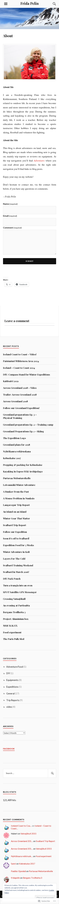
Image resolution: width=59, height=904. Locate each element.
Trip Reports (12, 700)
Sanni (13, 863)
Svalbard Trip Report (14, 525)
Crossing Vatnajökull (14, 598)
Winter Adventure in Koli (16, 551)
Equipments (12, 680)
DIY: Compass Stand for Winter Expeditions (26, 374)
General (10, 693)
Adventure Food (14, 666)
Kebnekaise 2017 (12, 458)
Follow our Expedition (15, 531)
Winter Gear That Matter (16, 518)
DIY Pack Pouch (11, 578)
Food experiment (12, 632)
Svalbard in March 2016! (16, 571)
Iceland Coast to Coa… (21, 826)
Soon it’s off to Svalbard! (16, 538)
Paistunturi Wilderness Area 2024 (21, 361)
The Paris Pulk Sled (13, 638)
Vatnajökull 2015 (28, 833)
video (9, 706)
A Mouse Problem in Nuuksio (18, 498)
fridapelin (15, 878)
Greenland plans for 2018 (16, 444)
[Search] (51, 4)
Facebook (9, 749)
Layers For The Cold (14, 558)
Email (10, 215)
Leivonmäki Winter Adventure (19, 484)
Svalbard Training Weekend (18, 565)
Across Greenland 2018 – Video (19, 387)
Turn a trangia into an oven (17, 585)
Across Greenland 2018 (15, 401)
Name (10, 203)
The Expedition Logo (14, 438)
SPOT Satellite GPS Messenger (20, 592)
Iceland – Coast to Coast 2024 (19, 367)
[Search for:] (29, 773)
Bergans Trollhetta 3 (14, 612)
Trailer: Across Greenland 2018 (20, 394)
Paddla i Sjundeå (18, 871)
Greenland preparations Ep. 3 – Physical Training (20, 416)
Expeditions (12, 686)
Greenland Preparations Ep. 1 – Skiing (23, 431)
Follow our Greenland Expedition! (21, 408)
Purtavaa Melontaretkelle (17, 478)
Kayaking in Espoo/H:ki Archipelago (23, 471)
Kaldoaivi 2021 (11, 381)
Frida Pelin (29, 3)
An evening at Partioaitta (16, 605)
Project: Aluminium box (15, 618)
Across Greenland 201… (22, 841)
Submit (29, 261)
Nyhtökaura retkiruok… (22, 856)
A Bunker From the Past (16, 491)
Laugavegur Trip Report (16, 504)
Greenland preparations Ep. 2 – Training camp (28, 424)
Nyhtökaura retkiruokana (17, 451)
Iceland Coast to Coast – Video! (19, 354)
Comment (12, 227)
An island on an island (14, 511)
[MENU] (6, 4)
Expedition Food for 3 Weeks (18, 545)
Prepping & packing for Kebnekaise (22, 464)
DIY (8, 673)
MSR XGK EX (10, 625)
